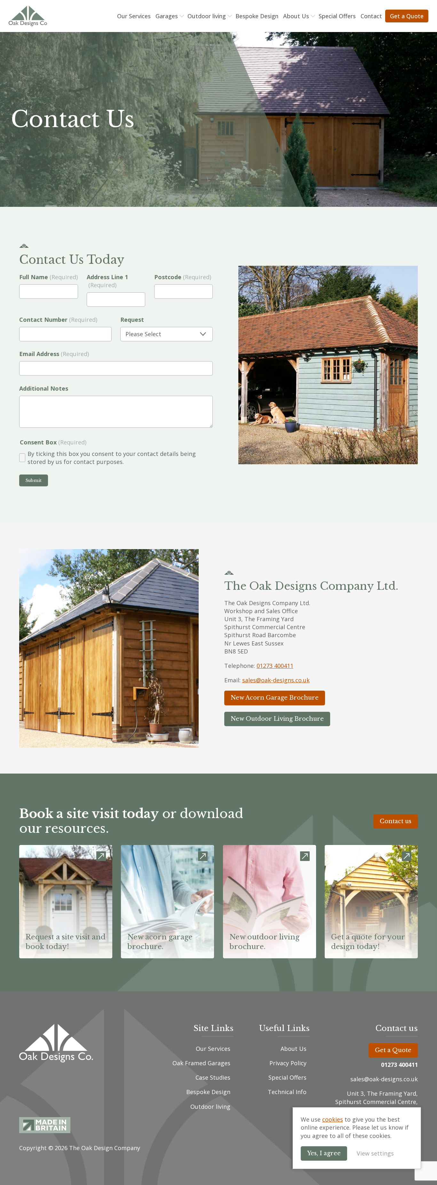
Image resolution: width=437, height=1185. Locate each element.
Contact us (395, 821)
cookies (332, 1119)
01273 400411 (275, 666)
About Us (296, 16)
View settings (375, 1153)
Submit (34, 480)
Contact (371, 16)
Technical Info (287, 1092)
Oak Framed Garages (201, 1063)
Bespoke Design (256, 16)
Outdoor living (206, 16)
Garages (166, 16)
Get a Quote (407, 16)
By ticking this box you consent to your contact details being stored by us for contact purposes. (112, 458)
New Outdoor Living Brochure (277, 718)
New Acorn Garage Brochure (275, 697)
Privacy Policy (287, 1063)
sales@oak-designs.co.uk (276, 680)
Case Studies (212, 1077)
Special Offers (337, 16)
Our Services (134, 16)
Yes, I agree (324, 1153)
